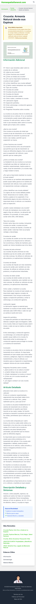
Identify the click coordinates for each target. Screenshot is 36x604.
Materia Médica (8, 562)
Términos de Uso (18, 594)
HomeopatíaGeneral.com (13, 2)
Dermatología (7, 559)
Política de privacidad (21, 38)
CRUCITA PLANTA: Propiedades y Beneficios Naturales (17, 542)
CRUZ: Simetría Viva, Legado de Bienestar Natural (16, 546)
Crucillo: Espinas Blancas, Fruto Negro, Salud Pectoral (17, 535)
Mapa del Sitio (18, 599)
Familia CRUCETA (13, 9)
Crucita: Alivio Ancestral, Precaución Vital (16, 539)
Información (7, 556)
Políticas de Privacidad (18, 596)
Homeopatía (4, 9)
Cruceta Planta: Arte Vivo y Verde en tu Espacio (15, 531)
